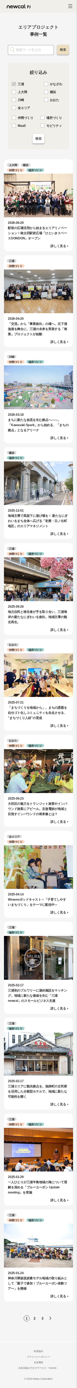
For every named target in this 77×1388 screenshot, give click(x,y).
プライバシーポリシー (38, 1356)
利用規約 (38, 1351)
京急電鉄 (38, 1362)
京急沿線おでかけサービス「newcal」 (38, 1368)
